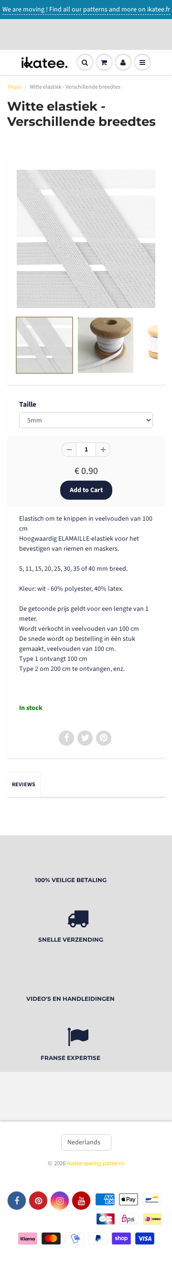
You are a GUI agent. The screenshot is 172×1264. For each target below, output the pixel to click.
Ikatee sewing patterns (95, 1163)
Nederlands (83, 1142)
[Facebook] (16, 1200)
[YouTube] (81, 1200)
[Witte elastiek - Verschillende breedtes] (86, 239)
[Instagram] (59, 1200)
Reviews (23, 785)
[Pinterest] (38, 1200)
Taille (27, 404)
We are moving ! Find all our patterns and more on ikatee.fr (86, 9)
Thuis (14, 87)
